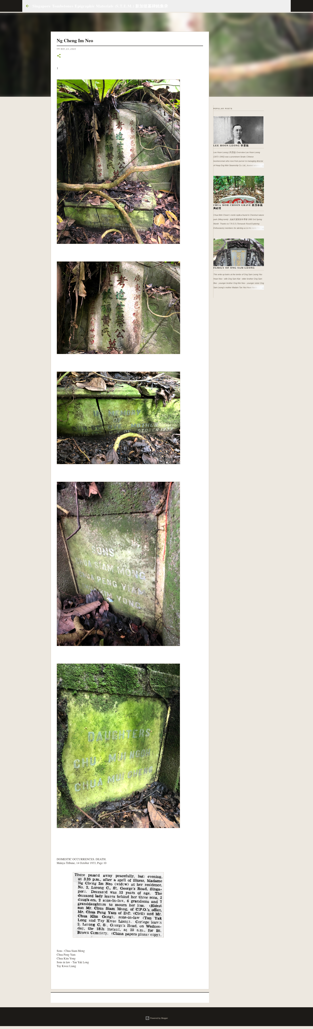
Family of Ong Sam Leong (234, 267)
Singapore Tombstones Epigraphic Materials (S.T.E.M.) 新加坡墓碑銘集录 (100, 6)
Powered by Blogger (159, 1018)
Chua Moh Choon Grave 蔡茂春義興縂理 (238, 206)
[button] (59, 56)
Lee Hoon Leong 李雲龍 (231, 145)
